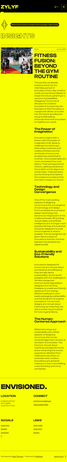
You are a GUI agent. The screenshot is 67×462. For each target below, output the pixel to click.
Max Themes (17, 456)
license (36, 433)
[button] (63, 6)
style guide (38, 425)
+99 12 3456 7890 (41, 405)
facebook (5, 433)
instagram (5, 425)
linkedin (4, 429)
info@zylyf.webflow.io (42, 401)
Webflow (39, 456)
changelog (38, 429)
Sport (36, 49)
